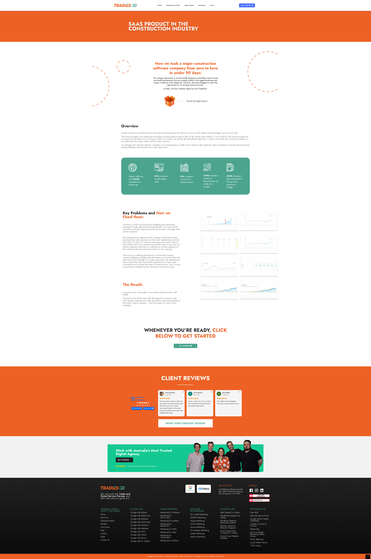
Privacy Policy (220, 556)
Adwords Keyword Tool (259, 516)
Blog (212, 5)
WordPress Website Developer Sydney (228, 522)
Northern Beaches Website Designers (228, 527)
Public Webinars (257, 539)
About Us (104, 518)
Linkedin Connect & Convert (258, 525)
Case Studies (189, 5)
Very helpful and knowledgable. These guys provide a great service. (178, 402)
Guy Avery (204, 392)
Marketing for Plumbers (170, 513)
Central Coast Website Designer (229, 537)
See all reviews (136, 408)
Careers (104, 534)
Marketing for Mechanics (165, 525)
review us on (148, 408)
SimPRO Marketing (198, 518)
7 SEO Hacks (255, 546)
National (202, 5)
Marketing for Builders (169, 521)
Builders (104, 524)
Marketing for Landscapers (165, 536)
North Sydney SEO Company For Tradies (229, 532)
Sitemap (198, 556)
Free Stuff (254, 513)
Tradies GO (141, 400)
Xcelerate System (173, 5)
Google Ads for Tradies (140, 541)
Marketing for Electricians (165, 517)
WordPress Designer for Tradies (230, 517)
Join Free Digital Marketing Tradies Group (257, 534)
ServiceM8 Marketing (199, 514)
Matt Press (233, 392)
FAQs (103, 537)
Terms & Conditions (208, 556)
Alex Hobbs (176, 392)
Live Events (105, 527)
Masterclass (254, 529)
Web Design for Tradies (230, 513)
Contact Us (105, 540)
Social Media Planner (259, 543)
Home (159, 5)
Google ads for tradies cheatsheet (259, 520)
